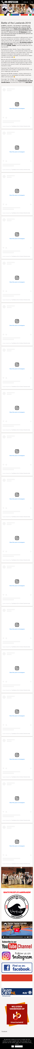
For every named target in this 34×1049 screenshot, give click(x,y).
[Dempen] (28, 937)
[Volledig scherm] (30, 937)
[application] (17, 930)
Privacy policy (18, 1046)
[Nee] (32, 1043)
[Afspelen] (3, 937)
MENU (25, 2)
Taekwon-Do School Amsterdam (11, 2)
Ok (12, 1046)
